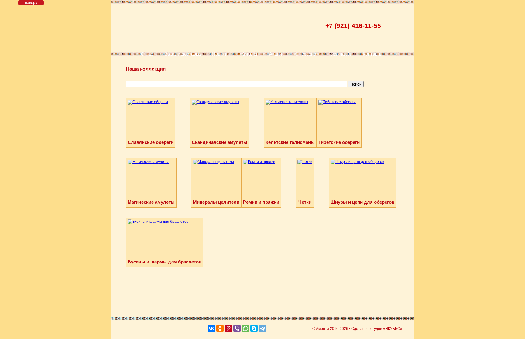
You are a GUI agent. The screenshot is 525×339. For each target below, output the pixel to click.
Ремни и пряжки (261, 202)
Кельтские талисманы (290, 142)
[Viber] (237, 328)
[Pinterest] (228, 328)
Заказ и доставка (183, 53)
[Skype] (254, 328)
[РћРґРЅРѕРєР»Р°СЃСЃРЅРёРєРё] (220, 328)
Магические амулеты (151, 202)
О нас (147, 53)
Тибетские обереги (339, 142)
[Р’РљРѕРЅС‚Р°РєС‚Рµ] (211, 328)
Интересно (304, 53)
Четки (304, 202)
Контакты (373, 53)
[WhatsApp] (245, 328)
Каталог (249, 53)
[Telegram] (262, 328)
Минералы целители (216, 202)
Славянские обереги (150, 142)
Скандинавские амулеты (219, 142)
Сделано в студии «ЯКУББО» (376, 329)
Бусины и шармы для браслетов (164, 261)
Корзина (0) (339, 53)
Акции (275, 53)
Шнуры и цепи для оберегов (362, 202)
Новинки (221, 53)
